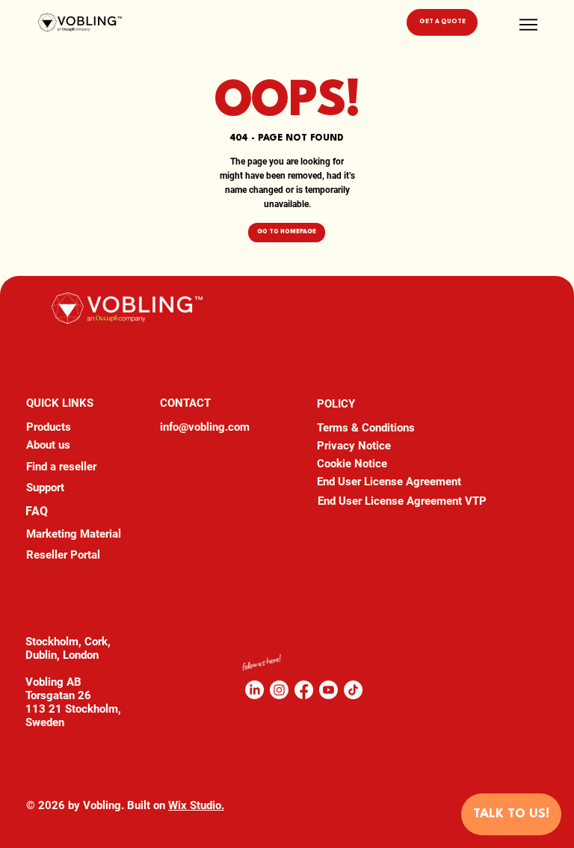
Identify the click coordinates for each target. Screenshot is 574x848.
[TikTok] (353, 689)
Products (48, 427)
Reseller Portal (63, 555)
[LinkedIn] (254, 689)
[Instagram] (279, 689)
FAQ (36, 511)
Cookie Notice (352, 463)
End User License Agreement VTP (402, 501)
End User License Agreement (389, 481)
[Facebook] (303, 689)
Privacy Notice (354, 445)
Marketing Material (73, 534)
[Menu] (529, 25)
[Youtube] (328, 689)
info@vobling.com (205, 427)
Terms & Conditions (366, 427)
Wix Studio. (196, 805)
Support (45, 487)
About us (48, 445)
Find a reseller (61, 466)
